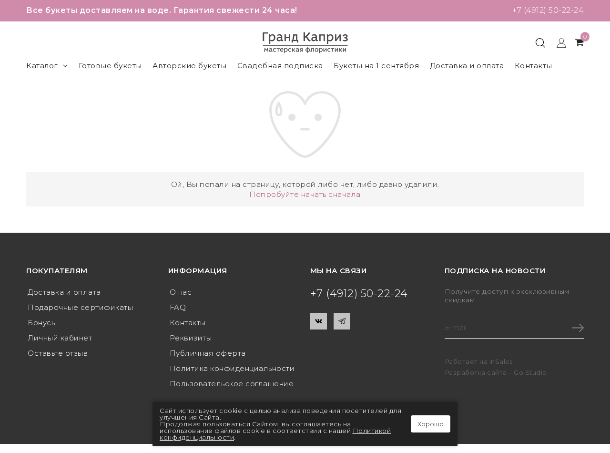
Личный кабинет (60, 337)
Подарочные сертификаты (80, 307)
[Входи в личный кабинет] (557, 42)
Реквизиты (191, 337)
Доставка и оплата (467, 65)
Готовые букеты (110, 65)
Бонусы (42, 322)
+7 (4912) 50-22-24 (548, 10)
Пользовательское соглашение (232, 383)
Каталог (42, 65)
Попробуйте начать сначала (305, 194)
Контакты (533, 65)
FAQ (178, 307)
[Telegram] (342, 321)
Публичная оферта (208, 353)
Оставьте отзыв (58, 353)
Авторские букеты (189, 65)
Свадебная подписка (280, 65)
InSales (501, 361)
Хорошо (430, 424)
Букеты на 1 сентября (376, 65)
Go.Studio (530, 372)
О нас (181, 292)
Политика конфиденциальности (232, 368)
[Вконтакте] (318, 321)
